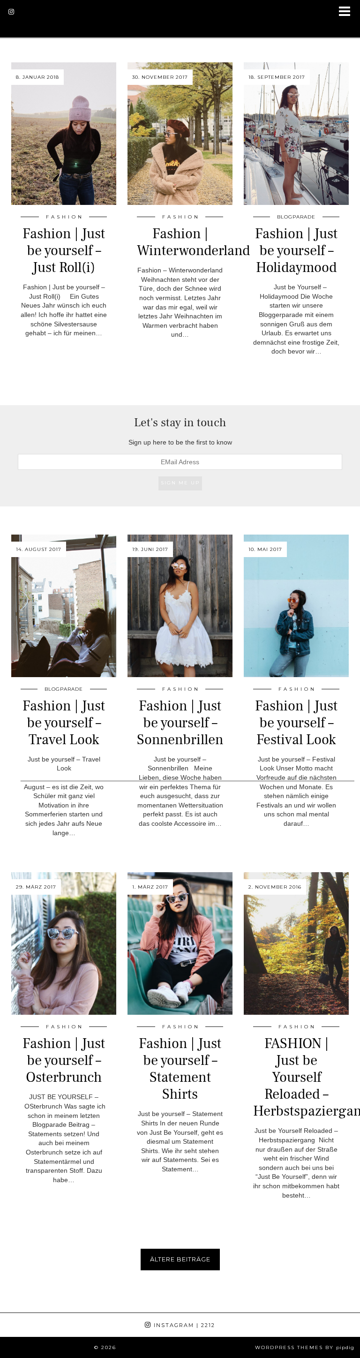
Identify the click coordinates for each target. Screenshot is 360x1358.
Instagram (183, 1325)
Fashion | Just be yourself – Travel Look (63, 723)
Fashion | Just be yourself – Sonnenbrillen (180, 723)
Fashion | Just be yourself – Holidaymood (296, 251)
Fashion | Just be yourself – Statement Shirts (180, 1068)
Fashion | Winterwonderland (193, 242)
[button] (348, 12)
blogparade (296, 217)
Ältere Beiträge (180, 1259)
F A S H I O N (64, 217)
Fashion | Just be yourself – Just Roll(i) (63, 251)
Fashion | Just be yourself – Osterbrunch (63, 1060)
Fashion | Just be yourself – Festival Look (296, 723)
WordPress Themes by (304, 1347)
